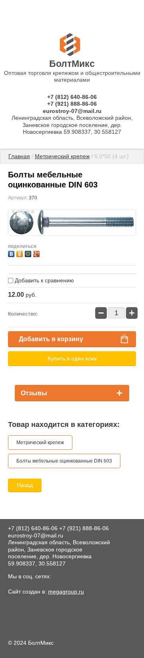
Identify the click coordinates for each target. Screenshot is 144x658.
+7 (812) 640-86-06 (72, 97)
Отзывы (34, 393)
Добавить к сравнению (43, 280)
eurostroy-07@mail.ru (72, 111)
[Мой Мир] (29, 253)
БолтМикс (72, 63)
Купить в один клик (72, 358)
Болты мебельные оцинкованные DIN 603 (64, 461)
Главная (19, 156)
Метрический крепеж (62, 156)
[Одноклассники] (20, 253)
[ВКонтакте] (12, 253)
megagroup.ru (66, 591)
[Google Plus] (37, 253)
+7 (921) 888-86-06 (72, 104)
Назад (25, 485)
